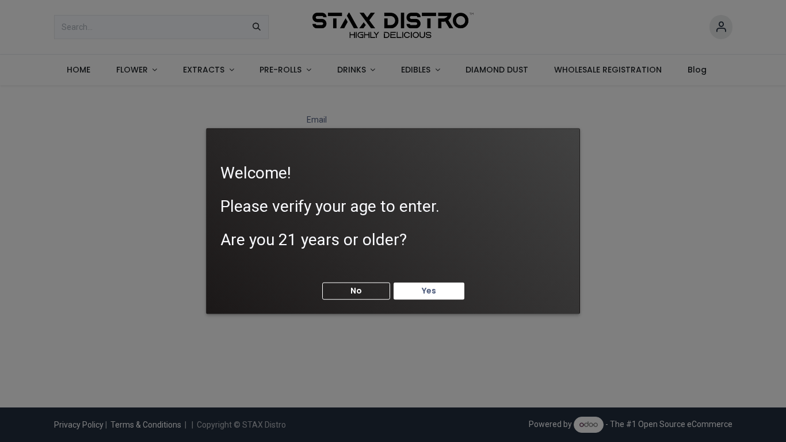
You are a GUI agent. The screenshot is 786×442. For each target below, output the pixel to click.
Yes (429, 290)
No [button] (356, 290)
